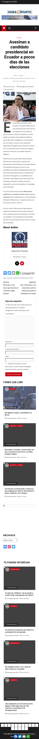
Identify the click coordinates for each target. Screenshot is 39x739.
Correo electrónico (12, 349)
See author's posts (19, 257)
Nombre (8, 342)
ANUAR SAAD (25, 598)
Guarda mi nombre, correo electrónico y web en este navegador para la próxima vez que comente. (18, 366)
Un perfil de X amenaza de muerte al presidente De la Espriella (19, 631)
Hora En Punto (10, 86)
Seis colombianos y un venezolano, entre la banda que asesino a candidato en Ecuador (28, 287)
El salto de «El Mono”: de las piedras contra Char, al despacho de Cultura (19, 594)
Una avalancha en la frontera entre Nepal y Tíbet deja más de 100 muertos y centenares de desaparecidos (19, 707)
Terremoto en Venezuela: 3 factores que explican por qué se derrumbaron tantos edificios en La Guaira (19, 491)
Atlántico (13, 465)
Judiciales (13, 426)
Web (7, 356)
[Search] (35, 28)
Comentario (10, 314)
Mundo (19, 38)
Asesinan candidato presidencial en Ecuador (20, 278)
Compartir (27, 273)
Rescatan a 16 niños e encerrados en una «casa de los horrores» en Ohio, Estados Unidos (19, 452)
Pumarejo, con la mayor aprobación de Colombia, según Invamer (10, 287)
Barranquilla (15, 569)
